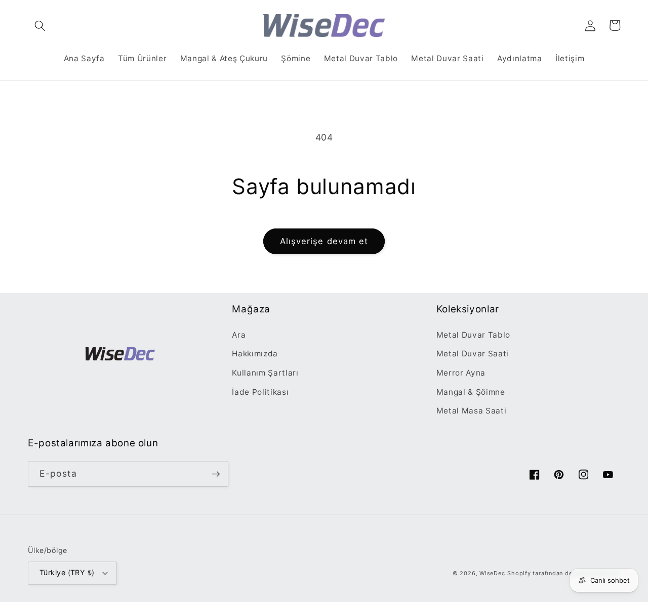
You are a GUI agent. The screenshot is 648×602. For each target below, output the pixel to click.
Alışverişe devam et (324, 241)
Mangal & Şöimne (470, 392)
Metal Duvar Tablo (473, 335)
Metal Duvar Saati (472, 353)
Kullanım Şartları (265, 373)
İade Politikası (260, 392)
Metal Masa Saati (471, 410)
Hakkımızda (255, 353)
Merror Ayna (460, 373)
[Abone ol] (216, 474)
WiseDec (492, 573)
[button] (40, 25)
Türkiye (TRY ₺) (67, 572)
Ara (239, 335)
